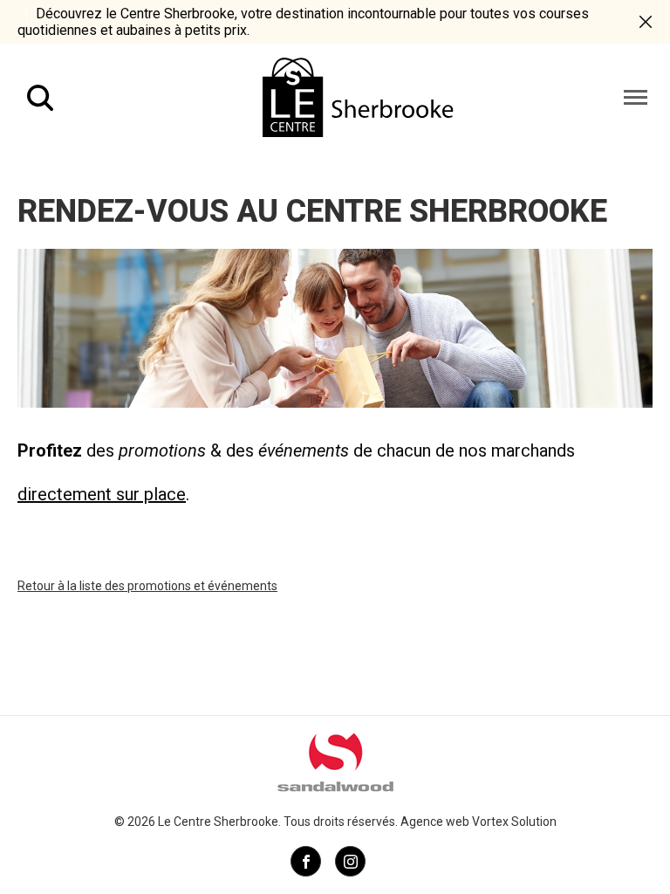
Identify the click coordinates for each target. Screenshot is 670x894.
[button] (636, 97)
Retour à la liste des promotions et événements (147, 586)
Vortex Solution (514, 822)
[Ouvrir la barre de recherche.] (40, 97)
